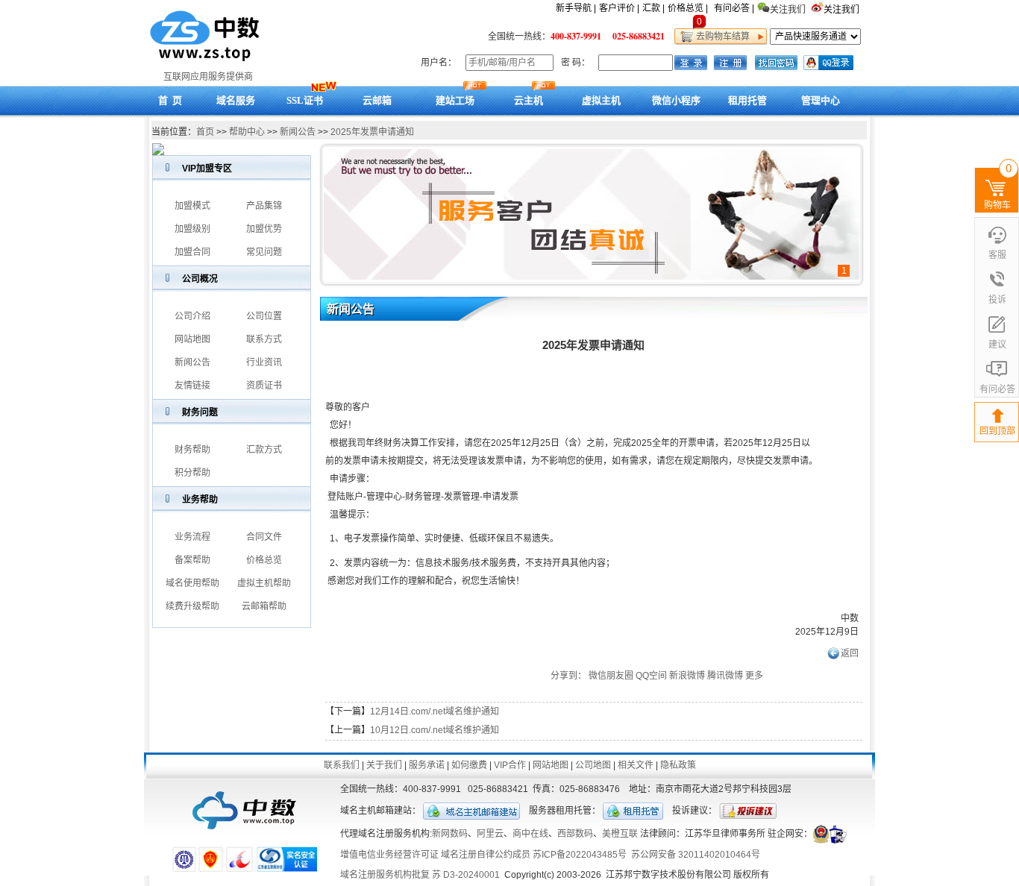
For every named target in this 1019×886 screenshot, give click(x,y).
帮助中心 (247, 132)
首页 (205, 132)
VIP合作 (510, 765)
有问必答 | (734, 8)
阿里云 (490, 834)
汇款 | (653, 8)
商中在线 (530, 834)
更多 (754, 675)
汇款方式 (264, 449)
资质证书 (264, 385)
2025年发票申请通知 (372, 132)
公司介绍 (192, 316)
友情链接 (192, 385)
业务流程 (192, 537)
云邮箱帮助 (264, 606)
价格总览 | (688, 8)
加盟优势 (264, 229)
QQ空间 (651, 675)
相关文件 (635, 765)
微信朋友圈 (611, 675)
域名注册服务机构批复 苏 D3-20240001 (420, 875)
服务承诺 (427, 765)
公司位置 (264, 316)
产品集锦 (264, 206)
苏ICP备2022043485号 (580, 854)
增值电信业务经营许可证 (389, 854)
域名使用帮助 (192, 583)
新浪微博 (687, 675)
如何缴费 (469, 765)
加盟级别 (192, 229)
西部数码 (575, 834)
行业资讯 (264, 362)
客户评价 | (619, 8)
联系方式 (264, 339)
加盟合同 (192, 252)
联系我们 (342, 765)
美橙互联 (620, 834)
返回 (850, 653)
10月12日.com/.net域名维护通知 (434, 730)
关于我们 (384, 765)
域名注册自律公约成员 (485, 854)
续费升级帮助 (192, 606)
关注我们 (843, 9)
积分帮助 (192, 473)
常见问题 (264, 252)
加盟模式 (192, 206)
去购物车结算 (721, 36)
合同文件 (264, 537)
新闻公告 (298, 132)
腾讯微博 (725, 675)
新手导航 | (576, 8)
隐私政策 (678, 765)
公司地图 (593, 765)
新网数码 (450, 834)
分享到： (568, 675)
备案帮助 (192, 560)
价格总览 (264, 560)
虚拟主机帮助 (264, 583)
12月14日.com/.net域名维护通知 (434, 711)
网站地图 (192, 339)
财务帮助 (192, 449)
